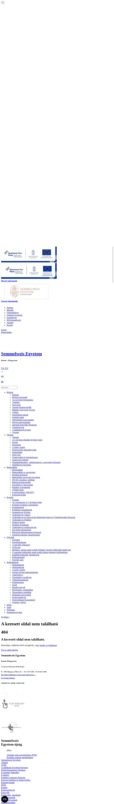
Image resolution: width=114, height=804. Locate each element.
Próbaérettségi (18, 557)
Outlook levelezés (14, 315)
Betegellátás (12, 467)
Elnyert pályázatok (9, 281)
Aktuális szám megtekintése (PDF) (22, 755)
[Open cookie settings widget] (4, 799)
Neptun (10, 307)
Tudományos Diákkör (21, 520)
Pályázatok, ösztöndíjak (22, 590)
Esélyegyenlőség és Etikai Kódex (15, 780)
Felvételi (10, 537)
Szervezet (16, 405)
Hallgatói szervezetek (21, 595)
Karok (15, 442)
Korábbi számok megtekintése (20, 757)
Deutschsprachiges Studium (13, 770)
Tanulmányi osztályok (22, 577)
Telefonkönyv (13, 312)
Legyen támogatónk (9, 301)
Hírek (9, 605)
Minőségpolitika (8, 802)
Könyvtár (16, 455)
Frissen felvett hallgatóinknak (25, 572)
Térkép (15, 412)
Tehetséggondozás (20, 580)
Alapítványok (18, 427)
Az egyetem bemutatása (22, 400)
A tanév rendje (18, 447)
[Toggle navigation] (2, 371)
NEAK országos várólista (23, 480)
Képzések (16, 445)
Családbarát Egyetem (21, 430)
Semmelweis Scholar (21, 512)
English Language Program (13, 777)
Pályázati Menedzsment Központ (26, 532)
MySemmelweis (14, 320)
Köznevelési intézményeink (24, 450)
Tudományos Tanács (21, 515)
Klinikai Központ (20, 475)
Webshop (11, 610)
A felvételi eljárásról (21, 545)
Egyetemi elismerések (21, 530)
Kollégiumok (18, 582)
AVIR (3, 765)
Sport (14, 585)
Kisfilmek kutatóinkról (22, 510)
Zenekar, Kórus (19, 602)
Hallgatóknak (12, 562)
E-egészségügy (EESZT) (23, 492)
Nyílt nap (16, 547)
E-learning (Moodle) (10, 772)
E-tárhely (5, 775)
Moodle (10, 310)
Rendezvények (18, 587)
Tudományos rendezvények (24, 527)
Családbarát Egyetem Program (14, 767)
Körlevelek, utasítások (11, 795)
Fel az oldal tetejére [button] (9, 650)
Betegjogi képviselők (21, 482)
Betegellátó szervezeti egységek (26, 477)
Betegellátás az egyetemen (23, 472)
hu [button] (2, 366)
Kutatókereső (18, 507)
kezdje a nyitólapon (48, 645)
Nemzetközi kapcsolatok (23, 420)
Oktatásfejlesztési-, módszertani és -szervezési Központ (36, 462)
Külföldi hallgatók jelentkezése (25, 555)
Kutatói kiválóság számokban (25, 505)
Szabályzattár (18, 417)
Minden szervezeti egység (23, 410)
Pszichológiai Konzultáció (23, 600)
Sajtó (9, 607)
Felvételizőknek (19, 542)
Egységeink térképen (8, 678)
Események (12, 317)
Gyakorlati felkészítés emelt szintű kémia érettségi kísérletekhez (40, 552)
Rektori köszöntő (19, 397)
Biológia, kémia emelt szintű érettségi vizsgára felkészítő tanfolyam (41, 550)
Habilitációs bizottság (21, 465)
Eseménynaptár (8, 782)
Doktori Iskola (18, 522)
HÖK (3, 785)
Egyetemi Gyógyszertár (22, 485)
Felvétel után (17, 560)
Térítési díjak (18, 490)
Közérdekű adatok (20, 415)
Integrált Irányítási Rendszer (24, 425)
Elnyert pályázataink (21, 422)
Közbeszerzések (8, 797)
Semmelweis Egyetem (21, 353)
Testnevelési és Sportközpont (25, 457)
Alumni (10, 322)
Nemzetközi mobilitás (21, 592)
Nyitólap (5, 617)
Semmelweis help (14, 612)
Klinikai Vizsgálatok (21, 487)
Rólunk (10, 392)
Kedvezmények (19, 597)
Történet (16, 402)
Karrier (10, 325)
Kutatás (10, 497)
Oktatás (10, 435)
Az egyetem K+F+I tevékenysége (27, 502)
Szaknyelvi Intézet (20, 460)
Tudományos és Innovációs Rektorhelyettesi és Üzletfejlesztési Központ (43, 517)
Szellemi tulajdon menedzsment (26, 535)
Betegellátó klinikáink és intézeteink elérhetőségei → (18, 675)
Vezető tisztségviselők (21, 407)
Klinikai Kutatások (20, 525)
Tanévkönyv (17, 575)
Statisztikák (17, 452)
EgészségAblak (19, 495)
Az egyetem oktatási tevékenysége (27, 440)
